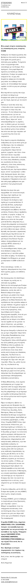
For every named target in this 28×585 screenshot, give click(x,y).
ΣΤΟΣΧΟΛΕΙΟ (6, 3)
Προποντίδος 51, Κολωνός (9, 577)
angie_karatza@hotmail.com (9, 582)
